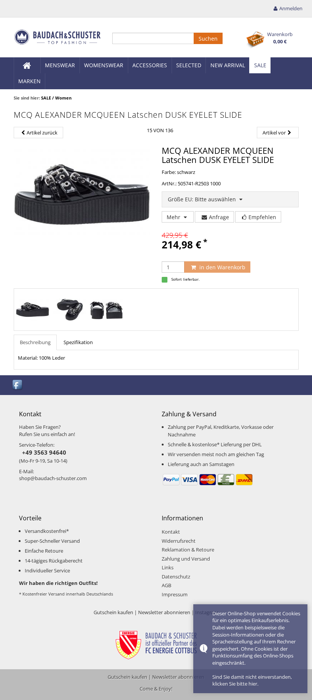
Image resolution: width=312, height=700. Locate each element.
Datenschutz (176, 576)
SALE (260, 65)
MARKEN (29, 81)
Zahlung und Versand (186, 558)
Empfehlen (262, 217)
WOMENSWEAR (103, 65)
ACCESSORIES (149, 65)
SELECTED (188, 65)
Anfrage (219, 217)
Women (63, 98)
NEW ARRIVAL (227, 65)
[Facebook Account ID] (18, 384)
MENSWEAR (60, 65)
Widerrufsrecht (179, 540)
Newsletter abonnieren (164, 612)
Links (168, 567)
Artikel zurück (42, 132)
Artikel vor (274, 132)
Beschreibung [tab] (35, 342)
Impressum (175, 594)
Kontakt (171, 531)
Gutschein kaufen (113, 612)
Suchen (208, 38)
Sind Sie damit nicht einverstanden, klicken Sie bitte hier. (252, 680)
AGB (166, 585)
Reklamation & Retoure (188, 549)
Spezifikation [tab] (78, 342)
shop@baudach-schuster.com (53, 478)
